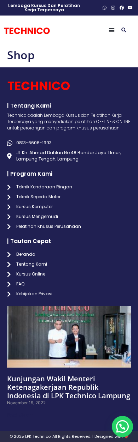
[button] (111, 30)
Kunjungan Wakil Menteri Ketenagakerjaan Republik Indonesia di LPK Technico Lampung (68, 387)
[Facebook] (121, 8)
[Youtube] (130, 8)
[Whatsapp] (104, 8)
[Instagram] (113, 8)
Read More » (20, 415)
